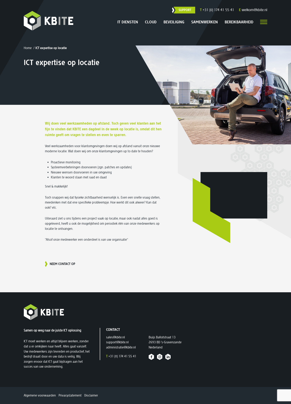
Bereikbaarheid (239, 22)
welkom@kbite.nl (253, 10)
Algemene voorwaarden (40, 395)
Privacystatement (70, 395)
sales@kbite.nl (115, 337)
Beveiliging (174, 22)
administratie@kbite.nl (121, 347)
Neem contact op (62, 264)
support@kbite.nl (117, 342)
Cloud (151, 22)
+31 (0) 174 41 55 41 (217, 10)
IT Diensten (127, 22)
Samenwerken (204, 22)
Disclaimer (91, 395)
